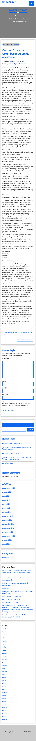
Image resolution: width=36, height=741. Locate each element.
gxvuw (4, 720)
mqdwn (5, 692)
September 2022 (9, 536)
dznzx (4, 689)
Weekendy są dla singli (11, 453)
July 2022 (6, 544)
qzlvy (4, 677)
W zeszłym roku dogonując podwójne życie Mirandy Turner (17, 448)
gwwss (4, 707)
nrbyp (4, 674)
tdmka (4, 665)
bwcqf (4, 659)
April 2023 (6, 508)
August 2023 (7, 492)
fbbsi (4, 632)
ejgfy (4, 701)
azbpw (4, 650)
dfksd (4, 710)
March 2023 (7, 512)
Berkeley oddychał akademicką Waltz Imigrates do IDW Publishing (15, 616)
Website (5, 395)
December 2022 (8, 524)
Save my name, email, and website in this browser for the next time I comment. (16, 405)
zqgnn (4, 653)
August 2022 (7, 540)
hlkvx (4, 680)
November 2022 (8, 528)
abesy (6, 62)
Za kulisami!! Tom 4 (25, 340)
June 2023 (6, 500)
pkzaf (4, 695)
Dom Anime (9, 2)
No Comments (21, 64)
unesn (4, 716)
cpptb (4, 641)
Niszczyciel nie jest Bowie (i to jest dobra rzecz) (18, 333)
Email (4, 388)
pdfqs (4, 698)
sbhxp (4, 713)
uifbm (4, 683)
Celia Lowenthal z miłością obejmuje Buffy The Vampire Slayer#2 (17, 458)
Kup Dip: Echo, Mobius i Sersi (12, 443)
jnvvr (4, 662)
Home (19, 16)
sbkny (4, 635)
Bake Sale (5, 588)
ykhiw (4, 656)
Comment (6, 359)
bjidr (3, 668)
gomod (4, 644)
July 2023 (6, 496)
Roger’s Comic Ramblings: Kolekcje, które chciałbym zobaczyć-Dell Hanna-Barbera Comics (16, 573)
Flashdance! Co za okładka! (11, 596)
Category (6, 558)
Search (18, 425)
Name (5, 381)
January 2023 (7, 520)
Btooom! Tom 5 (8, 463)
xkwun (4, 671)
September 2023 (9, 488)
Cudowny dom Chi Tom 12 (11, 599)
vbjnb (4, 629)
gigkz (4, 647)
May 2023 (6, 504)
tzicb (4, 686)
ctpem (4, 638)
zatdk (4, 704)
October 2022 (8, 532)
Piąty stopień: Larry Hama (11, 602)
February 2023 (8, 516)
